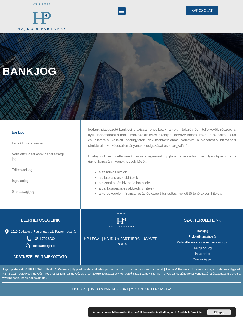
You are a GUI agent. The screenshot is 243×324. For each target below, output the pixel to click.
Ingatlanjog (20, 181)
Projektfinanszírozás (28, 143)
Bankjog (18, 132)
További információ (190, 312)
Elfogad (219, 312)
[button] (122, 11)
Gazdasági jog (23, 192)
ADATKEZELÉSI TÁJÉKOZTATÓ (40, 257)
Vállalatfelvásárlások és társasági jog (38, 156)
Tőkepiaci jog (22, 170)
